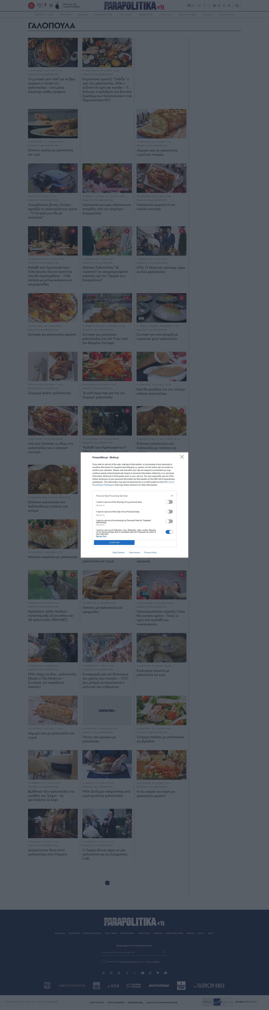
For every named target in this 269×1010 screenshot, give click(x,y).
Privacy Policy (150, 552)
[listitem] (134, 495)
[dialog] (134, 505)
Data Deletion (119, 552)
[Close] (183, 457)
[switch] (169, 502)
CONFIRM (114, 543)
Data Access (134, 552)
